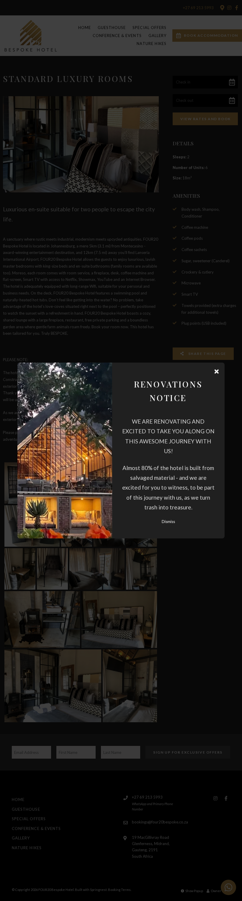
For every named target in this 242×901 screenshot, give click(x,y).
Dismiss (168, 521)
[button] (216, 371)
